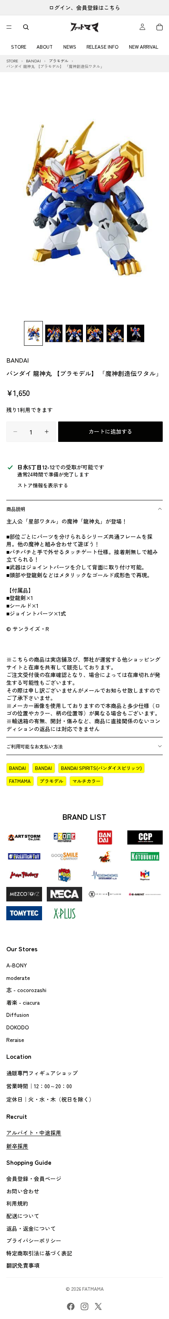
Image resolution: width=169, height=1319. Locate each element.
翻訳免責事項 (22, 1266)
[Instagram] (84, 1306)
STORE (18, 46)
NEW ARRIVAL (143, 46)
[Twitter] (98, 1306)
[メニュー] (9, 27)
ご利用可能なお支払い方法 (34, 746)
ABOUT (45, 46)
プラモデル (51, 780)
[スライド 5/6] (115, 333)
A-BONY (16, 965)
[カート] (159, 27)
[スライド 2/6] (53, 333)
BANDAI (17, 360)
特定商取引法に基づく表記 (39, 1253)
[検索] (26, 27)
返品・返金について (31, 1228)
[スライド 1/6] (33, 333)
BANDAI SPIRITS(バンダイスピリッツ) (101, 767)
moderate (18, 977)
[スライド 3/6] (74, 333)
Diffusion (17, 1015)
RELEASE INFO (102, 46)
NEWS (69, 46)
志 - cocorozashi (26, 990)
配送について (22, 1216)
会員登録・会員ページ (33, 1179)
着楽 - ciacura (23, 1002)
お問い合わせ (22, 1191)
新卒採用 (17, 1146)
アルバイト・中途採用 (33, 1133)
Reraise (15, 1040)
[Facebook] (70, 1306)
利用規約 (17, 1204)
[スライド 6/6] (135, 333)
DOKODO (17, 1027)
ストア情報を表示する (42, 485)
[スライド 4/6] (94, 333)
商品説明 (15, 508)
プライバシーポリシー (33, 1241)
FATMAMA (20, 780)
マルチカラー (86, 780)
